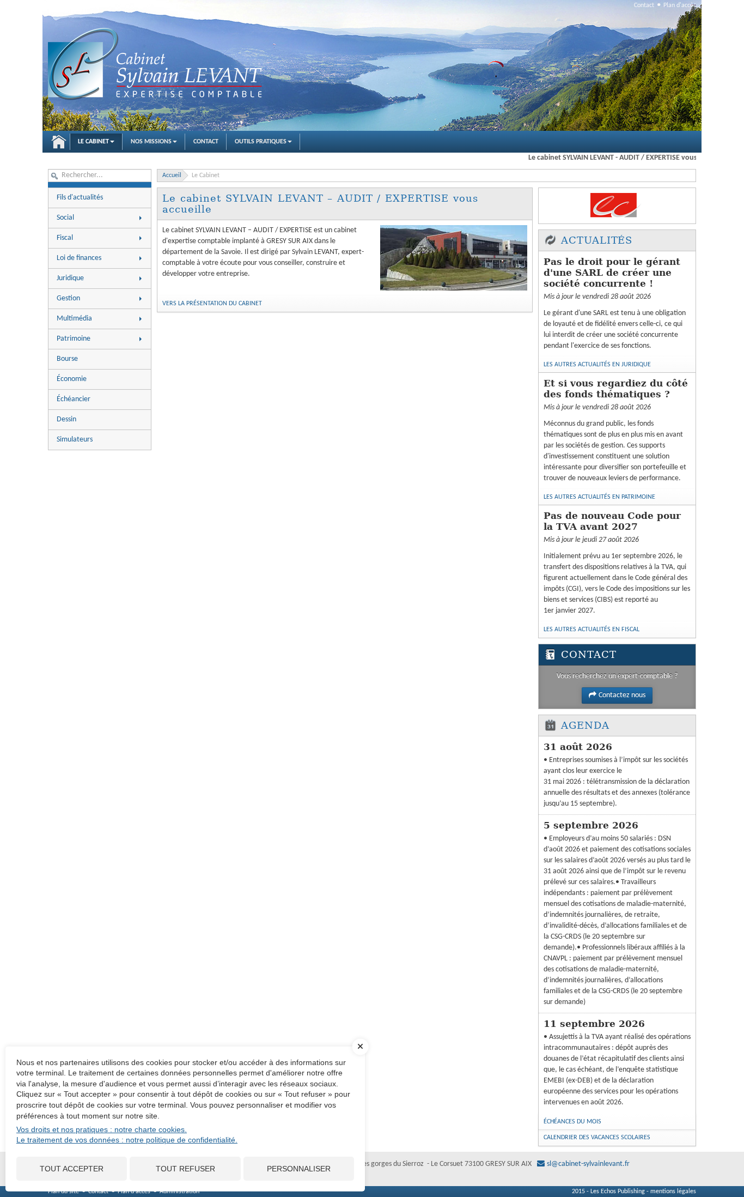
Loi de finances (79, 258)
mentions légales (673, 1191)
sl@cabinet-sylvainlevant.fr (588, 1164)
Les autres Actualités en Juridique (597, 364)
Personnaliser (299, 1168)
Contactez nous (622, 695)
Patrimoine (73, 339)
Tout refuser (185, 1168)
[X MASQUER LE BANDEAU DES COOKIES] (360, 1052)
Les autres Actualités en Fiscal (591, 629)
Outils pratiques (260, 141)
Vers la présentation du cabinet (212, 303)
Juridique (70, 278)
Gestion (68, 298)
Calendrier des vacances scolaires (597, 1137)
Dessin (66, 419)
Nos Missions (151, 141)
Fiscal (65, 238)
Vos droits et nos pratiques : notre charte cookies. (101, 1129)
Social (65, 218)
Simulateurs (75, 440)
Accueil (59, 142)
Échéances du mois (572, 1122)
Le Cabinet (93, 141)
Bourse (67, 359)
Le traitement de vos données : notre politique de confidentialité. (126, 1139)
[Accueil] (157, 65)
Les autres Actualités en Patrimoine (599, 497)
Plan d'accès (679, 5)
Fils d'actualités (80, 198)
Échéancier (73, 399)
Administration (179, 1191)
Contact (644, 5)
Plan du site (63, 1191)
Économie (72, 379)
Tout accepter (71, 1168)
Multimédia (74, 319)
